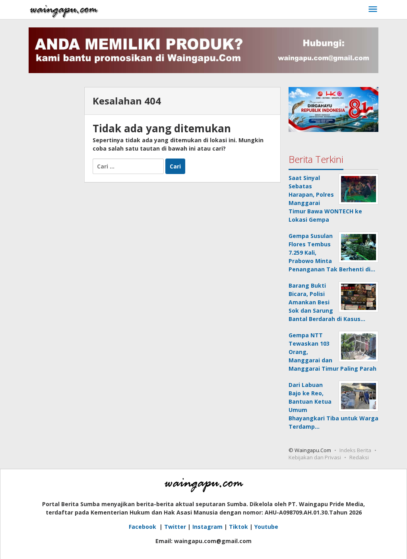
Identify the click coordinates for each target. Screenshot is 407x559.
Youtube (266, 526)
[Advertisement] (52, 206)
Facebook (143, 526)
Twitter (175, 526)
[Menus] (372, 9)
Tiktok (238, 526)
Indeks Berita (355, 450)
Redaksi (359, 457)
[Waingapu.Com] (64, 9)
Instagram (207, 526)
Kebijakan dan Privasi (315, 457)
